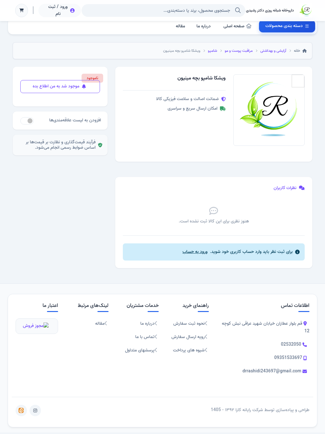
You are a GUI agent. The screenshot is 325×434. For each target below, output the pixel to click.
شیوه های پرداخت (189, 350)
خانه (297, 51)
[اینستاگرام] (35, 410)
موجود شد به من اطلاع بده (57, 86)
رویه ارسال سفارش (188, 337)
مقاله (180, 26)
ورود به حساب (195, 251)
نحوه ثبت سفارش (189, 323)
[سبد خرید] (21, 10)
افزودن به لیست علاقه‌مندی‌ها (75, 120)
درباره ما (203, 26)
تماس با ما (145, 337)
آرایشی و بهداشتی (273, 51)
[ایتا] (21, 410)
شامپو (212, 51)
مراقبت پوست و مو (239, 51)
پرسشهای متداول (140, 350)
